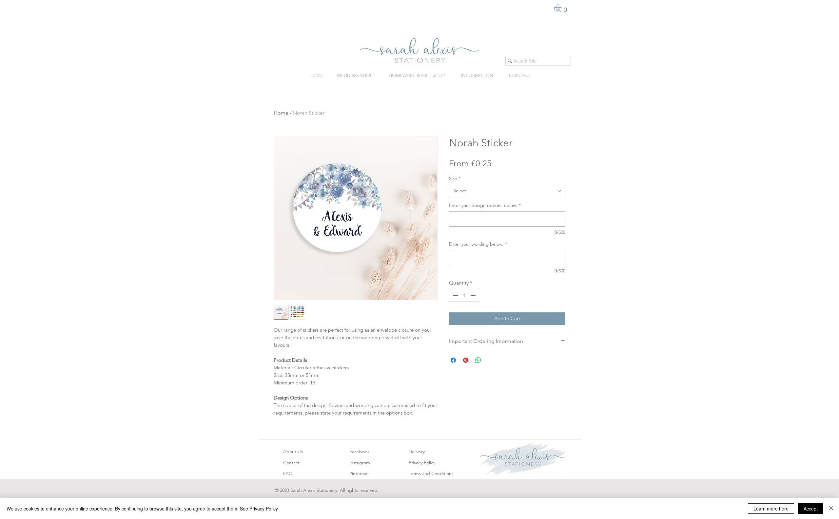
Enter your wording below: (478, 244)
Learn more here (771, 508)
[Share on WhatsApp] (478, 360)
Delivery (417, 451)
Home (281, 113)
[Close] (831, 508)
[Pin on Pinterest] (466, 360)
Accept (811, 508)
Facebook (359, 451)
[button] (562, 8)
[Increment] (473, 295)
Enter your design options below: (485, 205)
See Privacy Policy (259, 508)
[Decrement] (454, 295)
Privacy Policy (422, 463)
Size (454, 178)
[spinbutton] (464, 295)
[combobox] (507, 191)
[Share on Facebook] (453, 360)
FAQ (288, 473)
